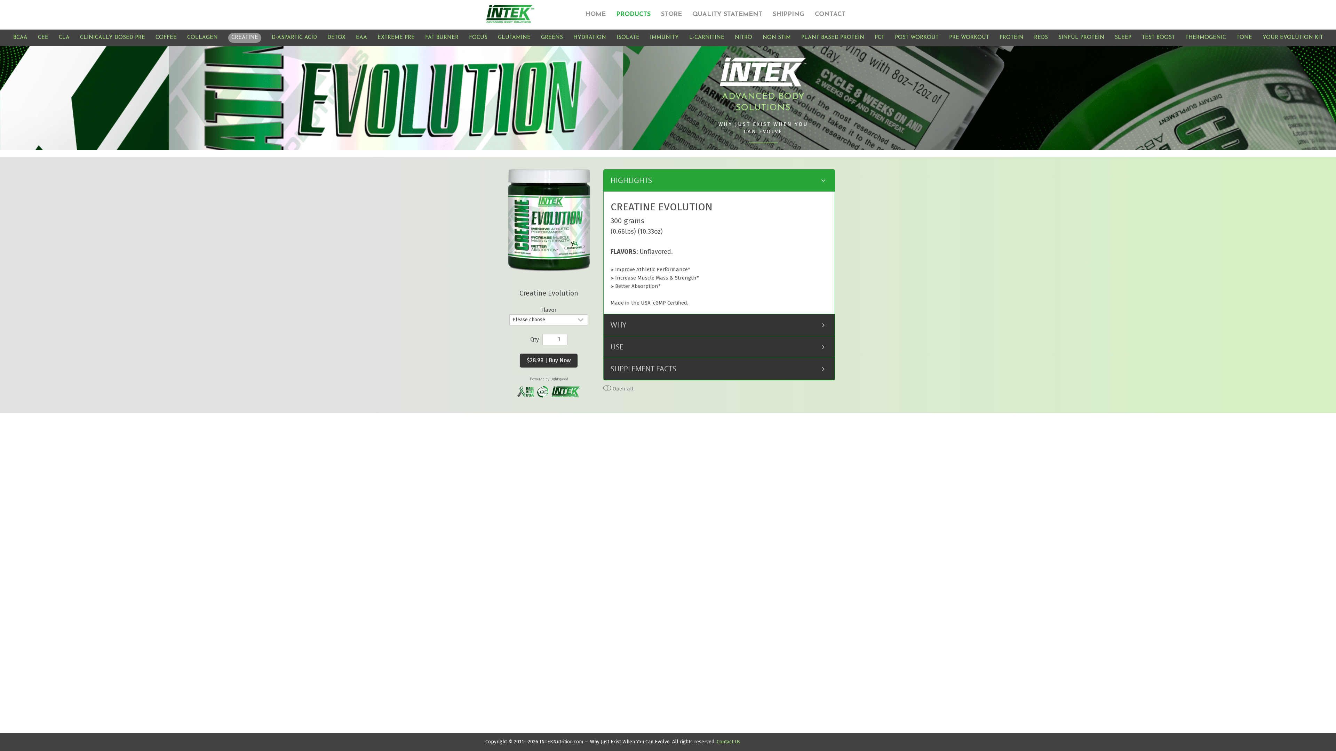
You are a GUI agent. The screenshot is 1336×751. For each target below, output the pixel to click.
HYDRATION (589, 37)
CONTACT (830, 14)
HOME (595, 14)
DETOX (336, 37)
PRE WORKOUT (969, 37)
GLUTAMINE (514, 37)
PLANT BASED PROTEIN (832, 37)
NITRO (743, 37)
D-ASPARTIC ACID (294, 37)
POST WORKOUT (917, 37)
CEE (43, 37)
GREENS (552, 37)
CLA (64, 37)
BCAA (20, 37)
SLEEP (1123, 37)
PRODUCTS (633, 14)
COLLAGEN (202, 37)
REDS (1041, 37)
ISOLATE (628, 37)
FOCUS (478, 37)
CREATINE (244, 37)
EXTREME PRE (396, 37)
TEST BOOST (1158, 37)
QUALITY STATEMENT (727, 14)
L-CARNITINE (706, 37)
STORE (671, 14)
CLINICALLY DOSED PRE (112, 37)
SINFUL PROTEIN (1081, 37)
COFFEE (166, 37)
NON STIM (777, 37)
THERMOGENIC (1205, 37)
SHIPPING (788, 14)
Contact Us (728, 742)
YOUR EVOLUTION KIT (1293, 37)
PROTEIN (1012, 37)
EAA (361, 37)
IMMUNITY (664, 37)
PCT (879, 37)
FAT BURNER (442, 37)
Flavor (549, 310)
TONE (1244, 37)
